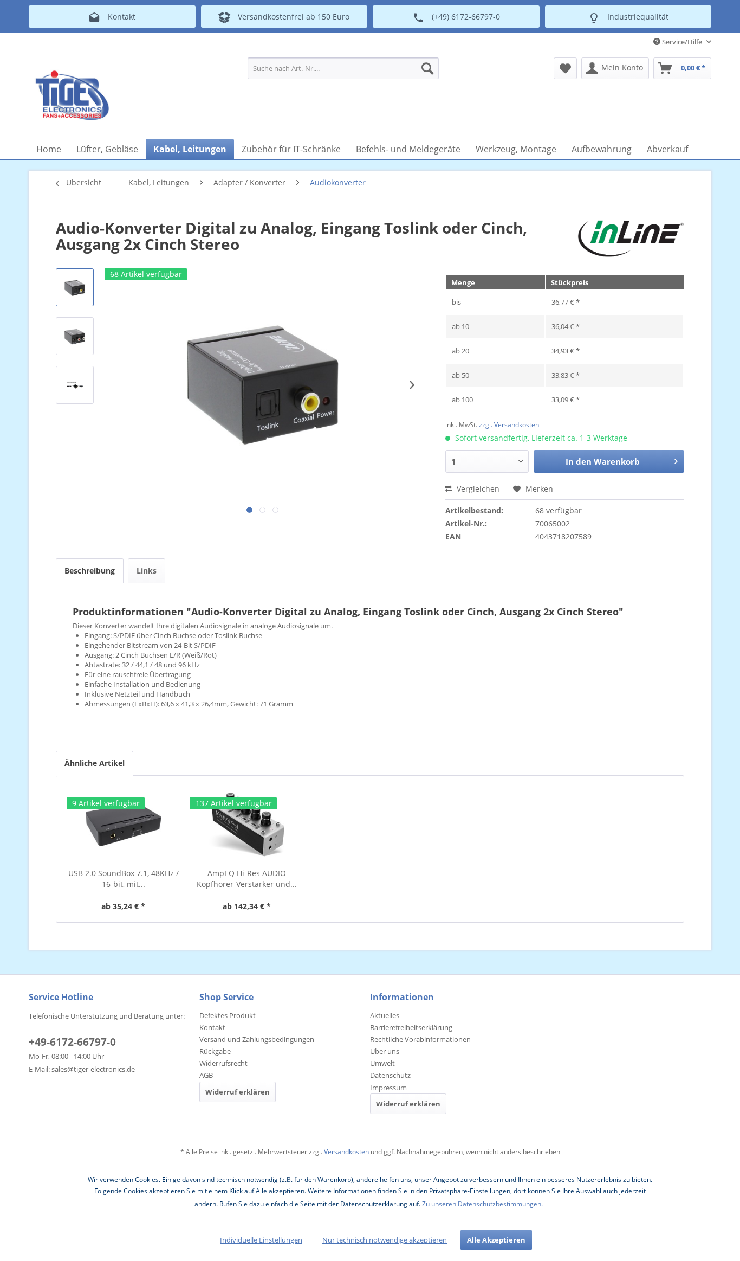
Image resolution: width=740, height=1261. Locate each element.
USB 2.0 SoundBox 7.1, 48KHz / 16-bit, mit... (123, 878)
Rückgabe (215, 1051)
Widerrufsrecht (223, 1063)
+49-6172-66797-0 (72, 1042)
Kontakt (212, 1027)
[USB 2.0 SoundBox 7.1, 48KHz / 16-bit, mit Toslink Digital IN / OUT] (123, 825)
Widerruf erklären (237, 1092)
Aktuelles (384, 1015)
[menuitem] (343, 68)
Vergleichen (477, 489)
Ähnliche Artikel (94, 763)
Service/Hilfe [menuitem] (682, 42)
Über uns (384, 1051)
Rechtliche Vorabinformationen (420, 1039)
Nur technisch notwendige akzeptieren (384, 1240)
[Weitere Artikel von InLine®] (630, 239)
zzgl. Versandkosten (509, 424)
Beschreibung (89, 570)
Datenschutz (390, 1075)
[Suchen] (427, 68)
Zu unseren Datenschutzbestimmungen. (482, 1203)
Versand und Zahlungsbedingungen (256, 1039)
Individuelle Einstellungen (261, 1240)
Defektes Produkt (227, 1015)
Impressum (388, 1087)
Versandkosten (346, 1151)
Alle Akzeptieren (496, 1240)
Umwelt (382, 1063)
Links (147, 570)
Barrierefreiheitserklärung (411, 1027)
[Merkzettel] (565, 68)
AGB (206, 1075)
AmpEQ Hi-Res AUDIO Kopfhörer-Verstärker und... (247, 878)
